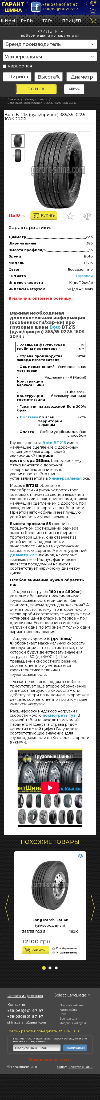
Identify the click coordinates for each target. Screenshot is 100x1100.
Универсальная (65, 478)
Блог (62, 1014)
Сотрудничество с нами (75, 1067)
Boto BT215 (54, 442)
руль (27, 20)
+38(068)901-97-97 (60, 5)
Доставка (28, 417)
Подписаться (75, 1048)
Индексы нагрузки (73, 1023)
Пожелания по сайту (50, 1059)
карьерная (20, 66)
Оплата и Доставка (25, 996)
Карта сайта (68, 1010)
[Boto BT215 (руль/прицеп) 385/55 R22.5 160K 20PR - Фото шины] (58, 170)
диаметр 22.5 (24, 555)
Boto (55, 327)
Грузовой (84, 276)
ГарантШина (13, 7)
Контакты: (16, 1004)
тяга (47, 20)
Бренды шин (69, 1018)
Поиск (36, 88)
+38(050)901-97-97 (60, 9)
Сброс (74, 89)
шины (8, 20)
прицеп (71, 20)
